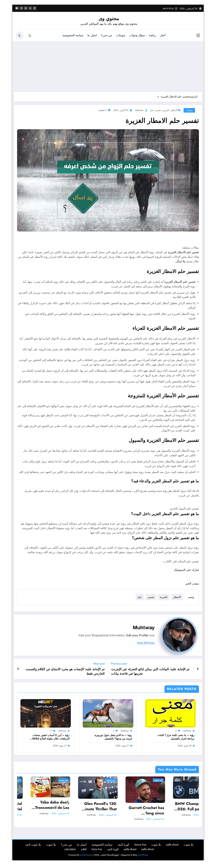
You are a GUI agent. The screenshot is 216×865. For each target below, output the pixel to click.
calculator (70, 849)
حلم (152, 110)
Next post (99, 663)
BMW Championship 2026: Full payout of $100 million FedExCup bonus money (124, 806)
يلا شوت (188, 845)
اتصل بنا (92, 35)
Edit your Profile (137, 635)
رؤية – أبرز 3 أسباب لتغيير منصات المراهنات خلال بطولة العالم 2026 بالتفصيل (51, 737)
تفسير (158, 110)
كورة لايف (123, 845)
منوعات (120, 35)
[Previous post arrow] (198, 669)
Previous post (119, 663)
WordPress (143, 854)
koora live (140, 845)
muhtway (139, 110)
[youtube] (17, 8)
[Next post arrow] (18, 669)
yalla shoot (172, 845)
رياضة (152, 35)
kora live (97, 849)
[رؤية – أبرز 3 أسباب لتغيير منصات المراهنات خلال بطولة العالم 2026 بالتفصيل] (45, 713)
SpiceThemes (86, 854)
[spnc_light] (20, 35)
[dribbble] (26, 8)
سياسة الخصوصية (72, 35)
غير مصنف (42, 780)
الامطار (174, 110)
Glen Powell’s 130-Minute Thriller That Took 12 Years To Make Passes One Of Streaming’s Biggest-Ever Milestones (29, 806)
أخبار (163, 35)
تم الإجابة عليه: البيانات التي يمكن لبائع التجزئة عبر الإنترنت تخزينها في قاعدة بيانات (150, 671)
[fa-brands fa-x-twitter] (30, 8)
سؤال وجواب (137, 35)
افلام (84, 849)
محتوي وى (109, 18)
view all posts (146, 642)
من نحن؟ (106, 35)
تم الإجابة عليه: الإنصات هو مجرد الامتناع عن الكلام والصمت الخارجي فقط (65, 671)
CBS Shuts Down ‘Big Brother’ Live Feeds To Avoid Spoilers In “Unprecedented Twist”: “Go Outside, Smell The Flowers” (171, 806)
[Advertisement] (108, 66)
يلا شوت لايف (33, 845)
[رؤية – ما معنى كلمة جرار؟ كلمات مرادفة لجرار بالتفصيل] (170, 713)
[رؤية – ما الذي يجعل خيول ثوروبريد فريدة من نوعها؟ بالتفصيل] (108, 713)
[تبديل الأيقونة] (198, 35)
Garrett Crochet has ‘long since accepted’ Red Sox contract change (77, 810)
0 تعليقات (102, 110)
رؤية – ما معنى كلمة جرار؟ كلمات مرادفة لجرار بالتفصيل (175, 736)
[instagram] (21, 8)
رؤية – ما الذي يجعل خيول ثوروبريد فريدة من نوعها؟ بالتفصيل (113, 736)
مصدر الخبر (192, 583)
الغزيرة (166, 110)
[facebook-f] (35, 8)
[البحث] (30, 36)
